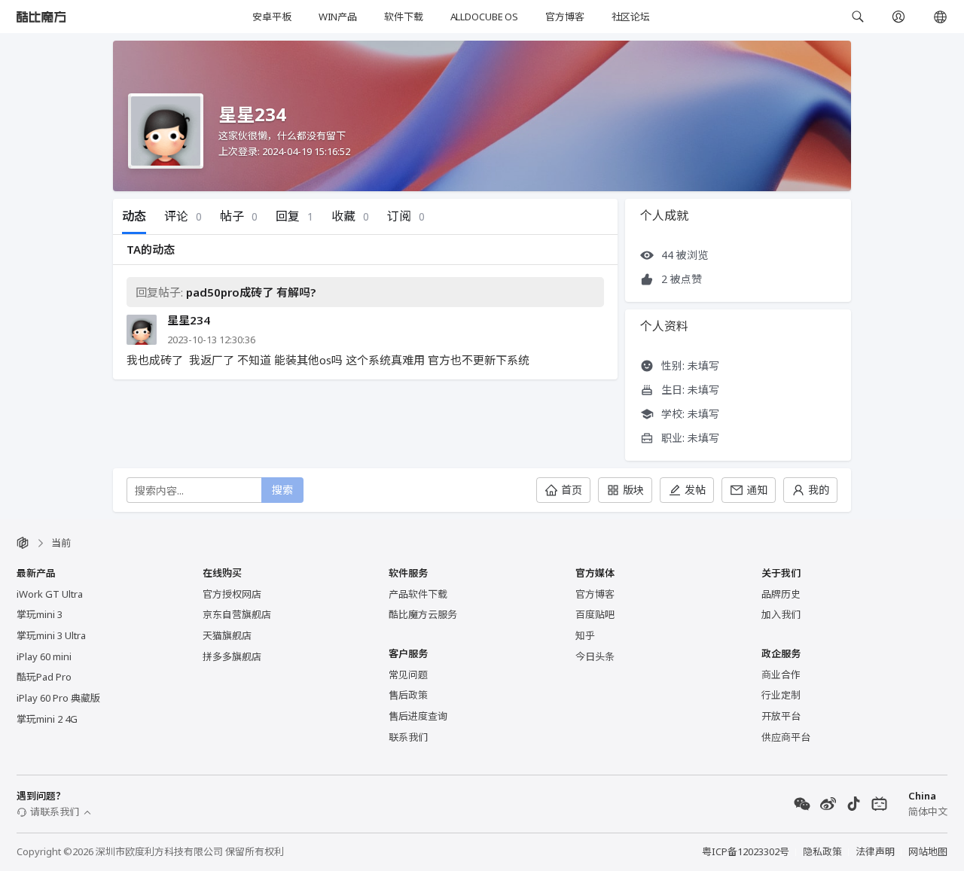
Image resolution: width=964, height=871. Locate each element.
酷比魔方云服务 (423, 614)
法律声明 (875, 851)
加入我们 (781, 614)
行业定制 (781, 695)
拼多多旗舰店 (232, 656)
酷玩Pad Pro (44, 677)
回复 (294, 216)
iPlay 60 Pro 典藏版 (58, 698)
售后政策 (408, 695)
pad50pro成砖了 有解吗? (251, 292)
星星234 (188, 320)
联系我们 (408, 737)
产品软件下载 (418, 594)
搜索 (282, 490)
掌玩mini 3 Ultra (51, 635)
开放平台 (781, 716)
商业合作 (781, 674)
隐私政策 (822, 851)
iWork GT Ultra (50, 594)
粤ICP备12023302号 (745, 851)
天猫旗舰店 (227, 635)
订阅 (406, 216)
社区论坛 (631, 16)
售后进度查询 (418, 716)
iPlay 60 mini (44, 656)
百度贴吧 (595, 614)
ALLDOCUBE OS (484, 16)
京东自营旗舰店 (237, 614)
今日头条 (595, 656)
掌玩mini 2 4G (47, 719)
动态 (134, 216)
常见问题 (408, 674)
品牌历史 (781, 594)
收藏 (350, 216)
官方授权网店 (232, 594)
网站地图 (927, 851)
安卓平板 (271, 16)
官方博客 (564, 16)
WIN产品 (338, 16)
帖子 (239, 216)
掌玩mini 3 (40, 614)
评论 (183, 216)
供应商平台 (785, 737)
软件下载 (403, 16)
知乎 (585, 635)
